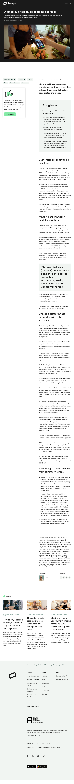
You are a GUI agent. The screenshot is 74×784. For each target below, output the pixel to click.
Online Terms (55, 747)
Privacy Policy (31, 747)
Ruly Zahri (19, 21)
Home (40, 79)
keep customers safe (64, 195)
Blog (44, 79)
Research (43, 477)
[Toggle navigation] (66, 3)
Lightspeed (62, 228)
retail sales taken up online (47, 459)
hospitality (65, 239)
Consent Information (43, 747)
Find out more (10, 114)
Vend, (40, 328)
